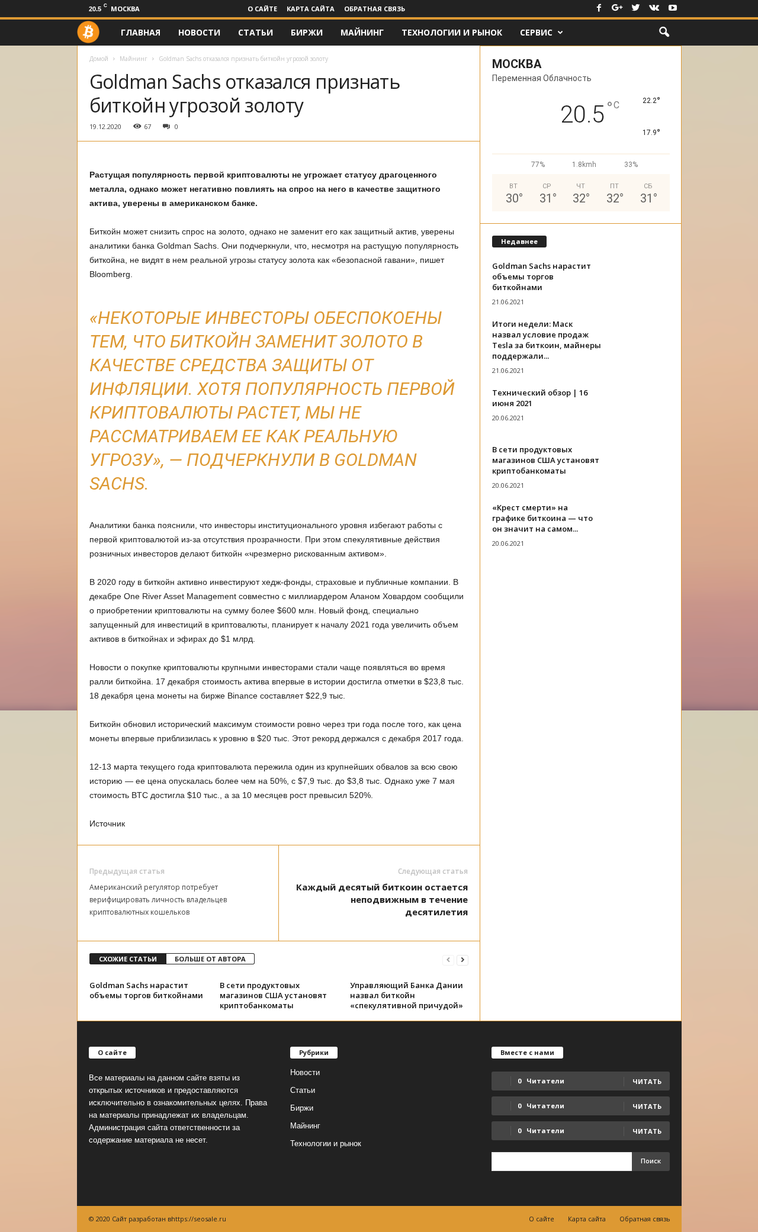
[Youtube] (673, 8)
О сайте (262, 8)
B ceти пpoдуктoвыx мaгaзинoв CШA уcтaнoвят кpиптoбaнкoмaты (273, 995)
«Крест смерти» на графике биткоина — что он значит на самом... (542, 518)
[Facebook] (599, 8)
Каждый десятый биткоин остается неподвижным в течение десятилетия (382, 899)
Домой (98, 58)
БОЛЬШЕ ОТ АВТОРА (210, 958)
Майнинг (362, 32)
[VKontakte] (654, 8)
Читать (646, 1106)
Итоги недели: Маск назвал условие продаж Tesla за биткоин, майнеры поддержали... (546, 340)
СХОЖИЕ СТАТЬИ (128, 958)
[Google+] (618, 8)
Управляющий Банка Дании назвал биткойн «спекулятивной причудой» (406, 995)
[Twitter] (636, 8)
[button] (664, 33)
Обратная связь (374, 8)
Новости (199, 32)
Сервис (536, 32)
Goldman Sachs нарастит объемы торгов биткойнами (146, 990)
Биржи (307, 32)
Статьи (255, 32)
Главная (140, 32)
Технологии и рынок (452, 32)
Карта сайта (311, 8)
